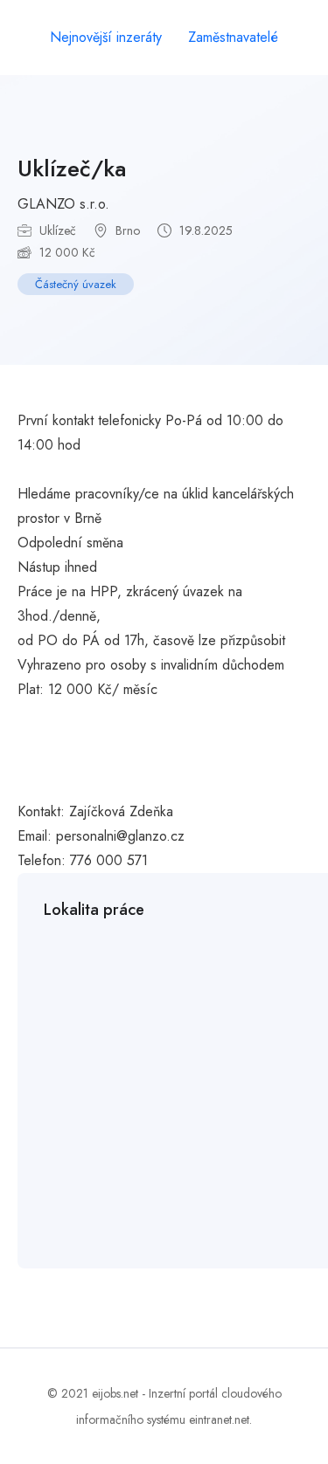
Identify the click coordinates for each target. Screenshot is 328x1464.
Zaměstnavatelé (233, 37)
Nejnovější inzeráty (106, 37)
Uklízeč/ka (71, 168)
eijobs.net (115, 1393)
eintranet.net (219, 1419)
